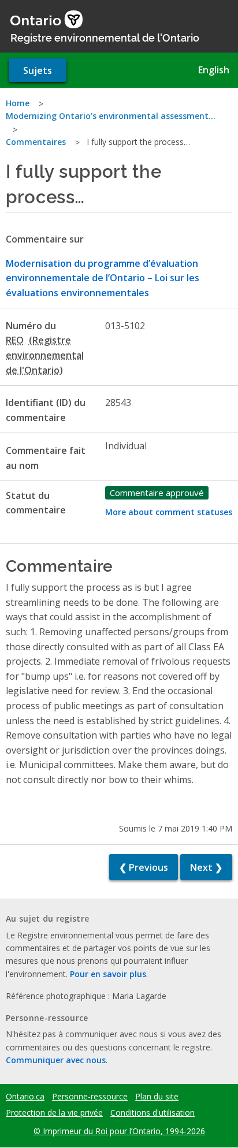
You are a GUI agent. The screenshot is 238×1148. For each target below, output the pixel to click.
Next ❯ (206, 867)
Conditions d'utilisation (152, 1113)
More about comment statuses (168, 511)
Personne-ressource (90, 1097)
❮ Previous (143, 867)
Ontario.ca (25, 1097)
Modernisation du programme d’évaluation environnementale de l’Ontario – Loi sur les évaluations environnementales (102, 278)
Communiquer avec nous (56, 1059)
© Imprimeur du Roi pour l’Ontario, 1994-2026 (119, 1130)
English (213, 70)
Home (17, 103)
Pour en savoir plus (108, 973)
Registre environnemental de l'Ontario (104, 37)
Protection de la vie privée (54, 1113)
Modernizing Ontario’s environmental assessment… (110, 115)
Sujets (37, 70)
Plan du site (156, 1097)
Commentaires (36, 141)
